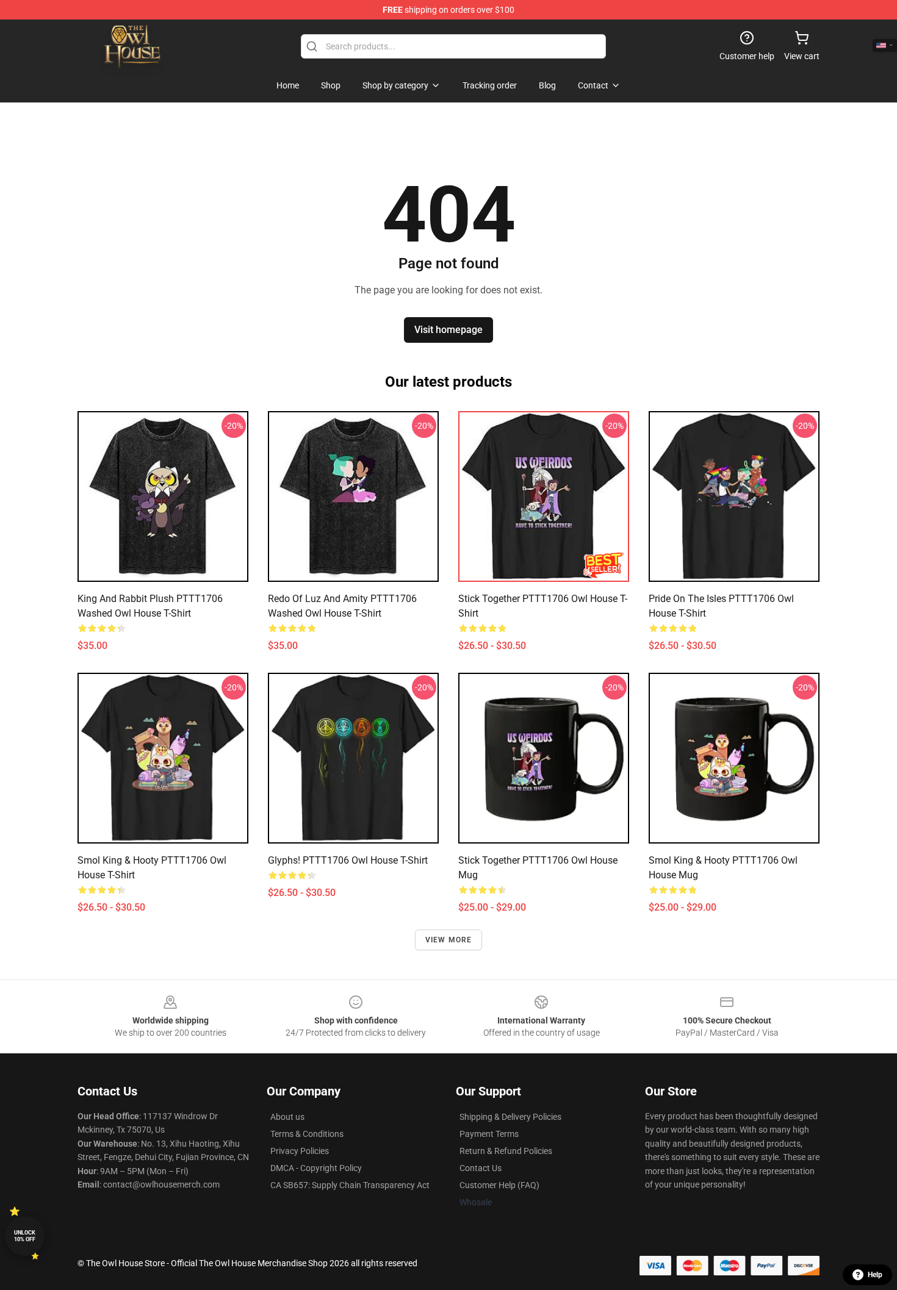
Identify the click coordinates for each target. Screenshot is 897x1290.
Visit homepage (448, 329)
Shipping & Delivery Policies (510, 1117)
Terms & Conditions (307, 1134)
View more (448, 940)
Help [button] (875, 1274)
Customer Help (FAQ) (499, 1185)
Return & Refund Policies (505, 1151)
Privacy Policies (299, 1151)
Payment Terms (489, 1134)
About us (287, 1117)
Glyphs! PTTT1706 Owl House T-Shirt (348, 860)
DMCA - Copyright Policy (316, 1168)
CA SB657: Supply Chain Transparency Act (350, 1185)
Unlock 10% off (24, 1236)
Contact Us (480, 1168)
